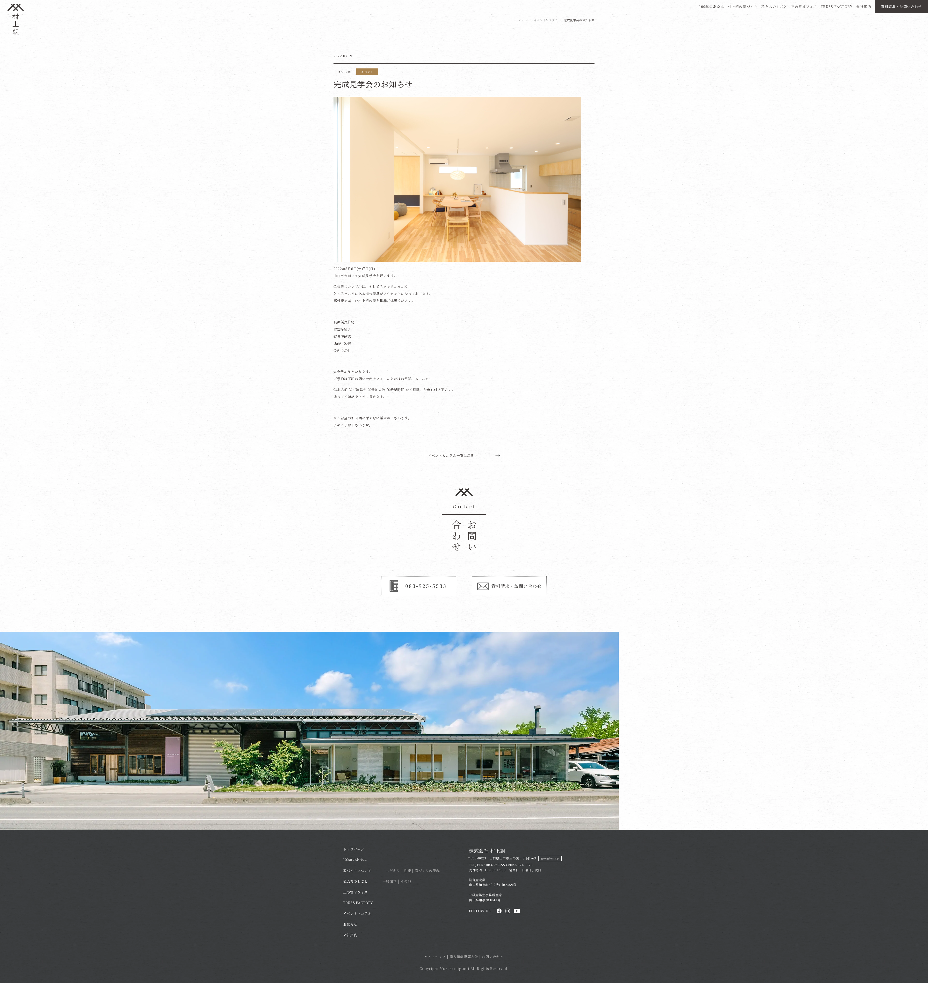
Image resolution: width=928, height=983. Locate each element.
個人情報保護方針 (464, 956)
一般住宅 (390, 881)
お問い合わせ (492, 956)
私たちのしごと (774, 6)
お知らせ (350, 924)
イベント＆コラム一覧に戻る (451, 455)
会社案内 (863, 6)
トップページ (353, 849)
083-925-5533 (497, 865)
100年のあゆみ (711, 6)
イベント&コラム (546, 20)
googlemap (550, 858)
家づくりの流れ (427, 870)
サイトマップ (435, 956)
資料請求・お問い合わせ (901, 6)
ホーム (523, 20)
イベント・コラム (357, 913)
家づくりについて (357, 870)
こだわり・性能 (398, 870)
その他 (406, 881)
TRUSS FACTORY (837, 6)
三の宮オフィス (804, 6)
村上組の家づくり (743, 6)
